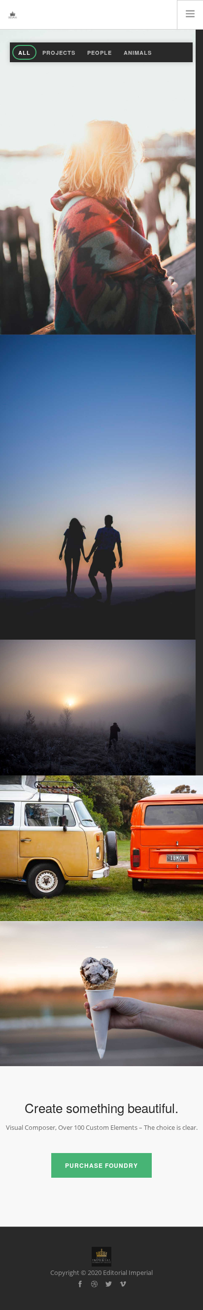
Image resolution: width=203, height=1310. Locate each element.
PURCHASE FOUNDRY (101, 1165)
